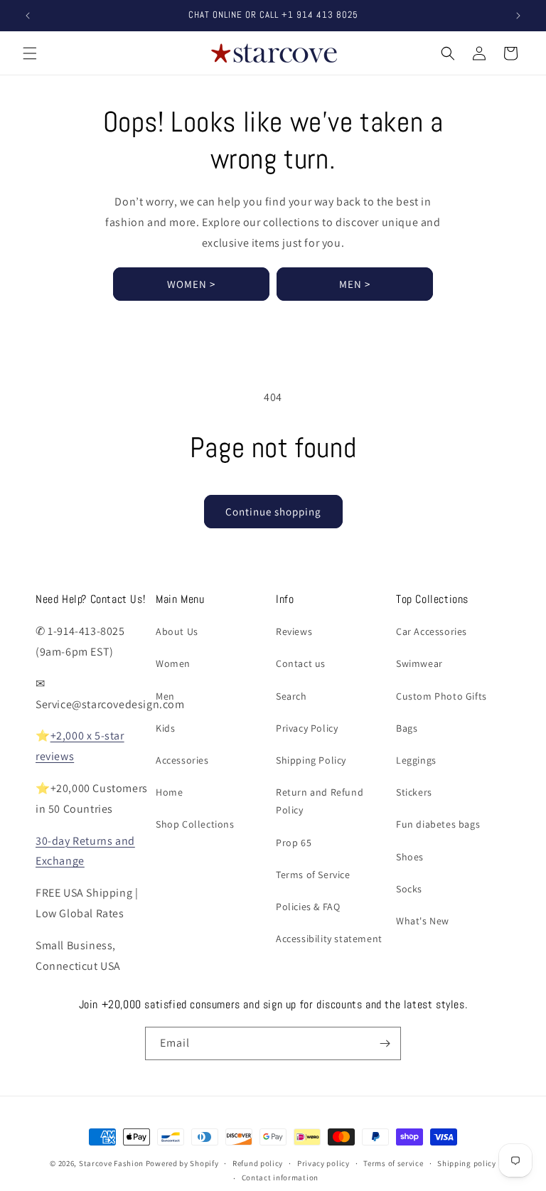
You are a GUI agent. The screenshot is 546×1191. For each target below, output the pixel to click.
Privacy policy (323, 1163)
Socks (409, 888)
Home (169, 792)
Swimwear (419, 663)
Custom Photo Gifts (441, 696)
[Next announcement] (518, 15)
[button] (30, 53)
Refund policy (257, 1163)
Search (291, 696)
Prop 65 (293, 842)
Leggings (416, 760)
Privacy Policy (307, 728)
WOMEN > (191, 284)
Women (173, 663)
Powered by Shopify (182, 1163)
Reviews (294, 631)
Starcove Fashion (111, 1163)
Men (165, 696)
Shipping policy (466, 1163)
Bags (406, 728)
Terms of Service (313, 874)
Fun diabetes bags (438, 824)
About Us (177, 631)
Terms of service (393, 1163)
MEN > (354, 284)
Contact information (280, 1177)
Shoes (410, 856)
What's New (422, 920)
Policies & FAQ (308, 906)
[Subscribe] (384, 1043)
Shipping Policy (311, 760)
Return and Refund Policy (319, 801)
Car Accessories (431, 631)
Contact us (301, 663)
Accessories (182, 760)
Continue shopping (273, 511)
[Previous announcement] (27, 15)
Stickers (414, 792)
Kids (165, 728)
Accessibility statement (329, 938)
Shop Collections (195, 824)
